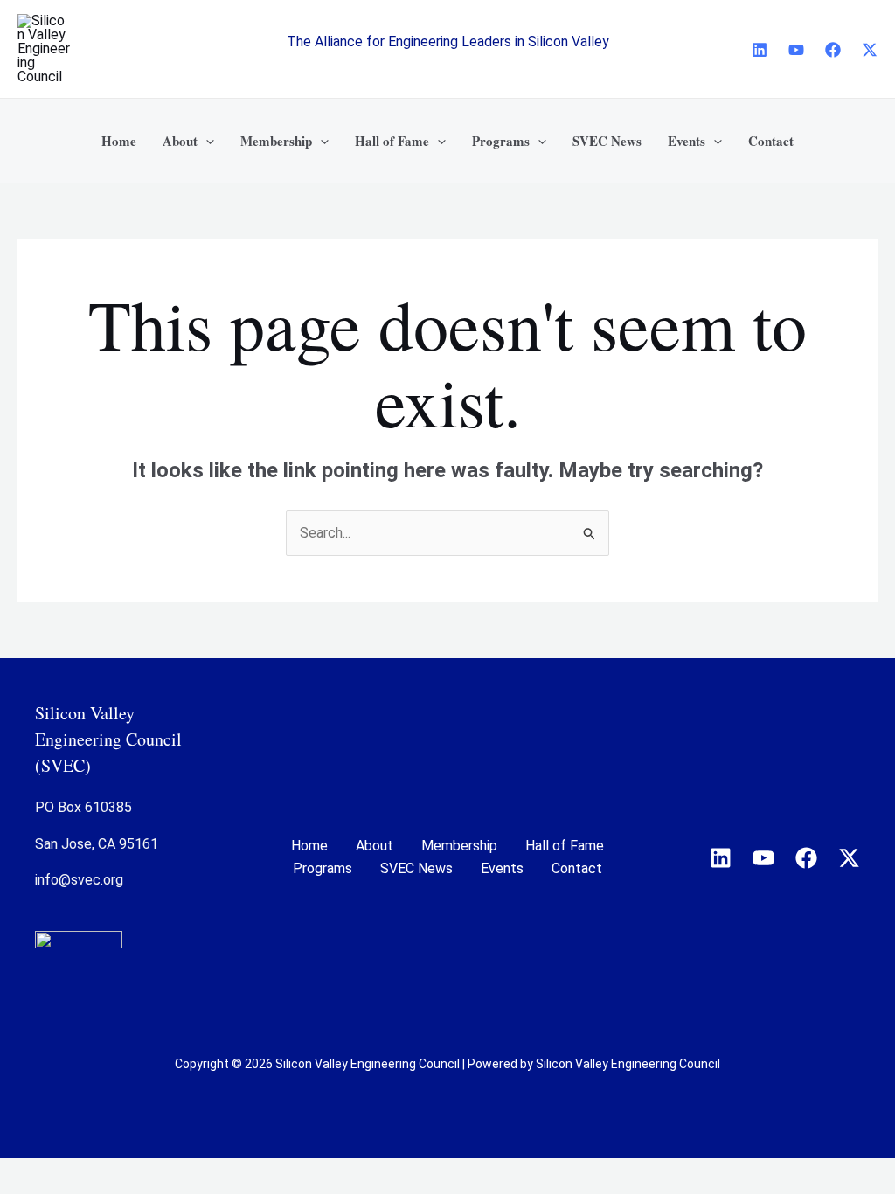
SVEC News (416, 868)
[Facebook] (833, 50)
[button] (206, 141)
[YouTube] (796, 50)
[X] (870, 50)
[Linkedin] (759, 50)
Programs (322, 868)
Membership (459, 845)
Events (502, 868)
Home (309, 845)
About (374, 845)
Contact (577, 868)
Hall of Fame (564, 845)
